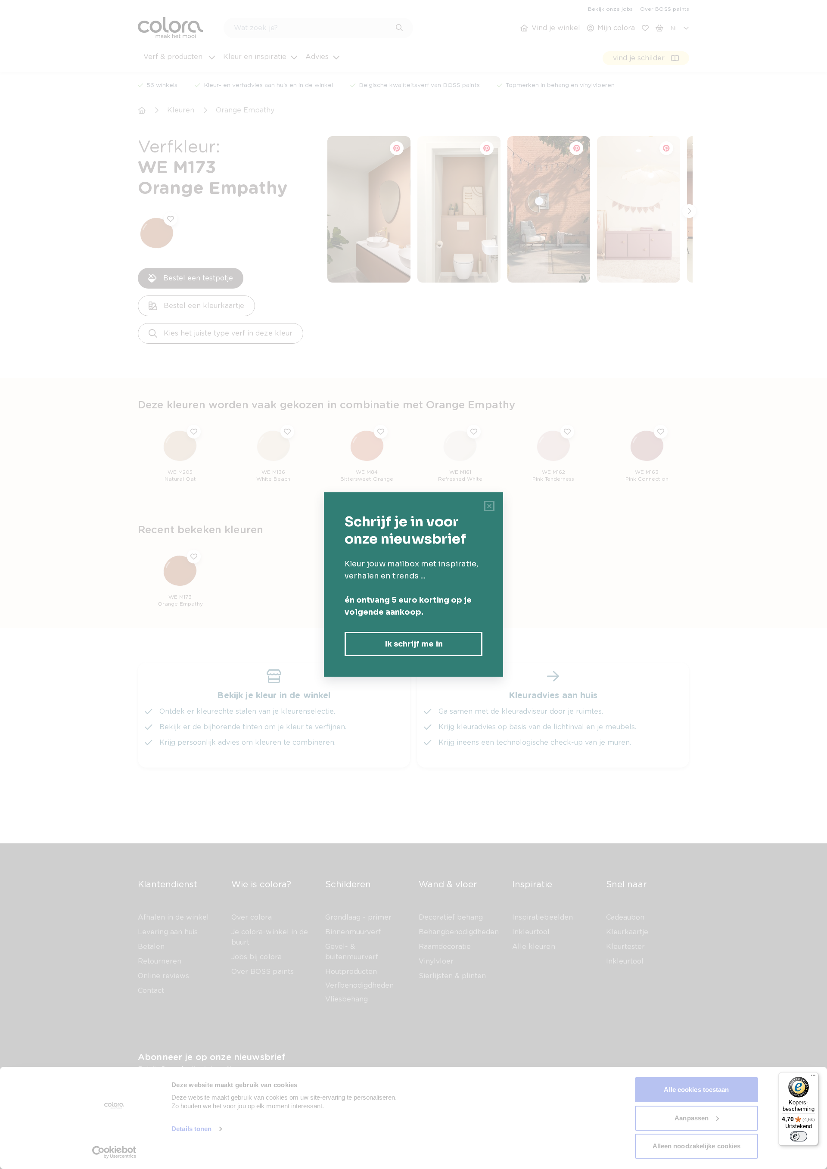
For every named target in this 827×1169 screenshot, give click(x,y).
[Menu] (813, 1077)
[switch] (798, 1136)
